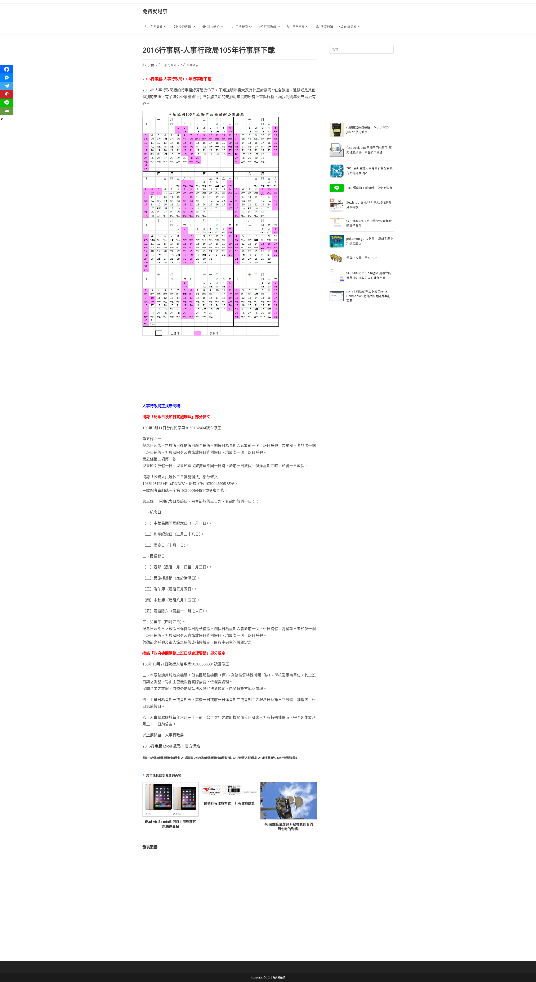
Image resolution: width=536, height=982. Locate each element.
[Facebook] (6, 69)
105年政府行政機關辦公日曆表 (164, 757)
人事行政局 (174, 734)
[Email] (6, 111)
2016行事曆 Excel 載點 (161, 746)
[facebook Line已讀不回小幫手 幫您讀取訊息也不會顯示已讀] (337, 150)
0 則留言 (193, 65)
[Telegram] (6, 86)
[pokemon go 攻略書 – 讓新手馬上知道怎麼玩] (337, 241)
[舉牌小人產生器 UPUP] (337, 258)
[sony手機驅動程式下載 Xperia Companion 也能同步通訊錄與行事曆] (337, 296)
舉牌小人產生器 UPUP (361, 258)
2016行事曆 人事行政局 (245, 757)
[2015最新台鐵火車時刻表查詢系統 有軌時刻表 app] (337, 171)
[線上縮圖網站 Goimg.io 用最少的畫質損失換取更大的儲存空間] (337, 275)
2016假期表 (187, 757)
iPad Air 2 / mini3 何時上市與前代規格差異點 (170, 823)
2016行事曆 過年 (266, 757)
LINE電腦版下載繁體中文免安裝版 (369, 188)
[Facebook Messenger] (6, 77)
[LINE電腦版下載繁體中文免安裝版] (337, 188)
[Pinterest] (6, 94)
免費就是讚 (155, 11)
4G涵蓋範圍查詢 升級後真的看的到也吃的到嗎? (288, 826)
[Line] (6, 103)
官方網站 (192, 746)
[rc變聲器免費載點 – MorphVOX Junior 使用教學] (337, 130)
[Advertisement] (229, 369)
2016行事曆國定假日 (287, 757)
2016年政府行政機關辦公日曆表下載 (212, 757)
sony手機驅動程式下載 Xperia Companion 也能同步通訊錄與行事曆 (368, 296)
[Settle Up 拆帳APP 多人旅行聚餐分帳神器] (337, 205)
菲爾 (151, 65)
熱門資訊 (170, 65)
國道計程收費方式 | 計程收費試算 (229, 803)
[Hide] (1, 119)
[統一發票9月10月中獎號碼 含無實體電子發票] (337, 223)
